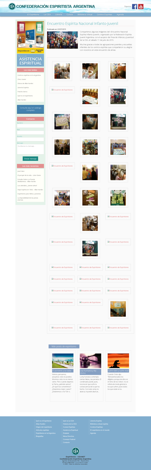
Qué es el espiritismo (25, 96)
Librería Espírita (23, 87)
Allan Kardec (22, 100)
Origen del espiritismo (44, 427)
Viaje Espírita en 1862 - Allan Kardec (30, 190)
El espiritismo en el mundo (100, 430)
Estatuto (66, 433)
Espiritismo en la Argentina (45, 433)
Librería (58, 14)
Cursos (70, 14)
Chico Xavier (22, 79)
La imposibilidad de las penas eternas (28, 199)
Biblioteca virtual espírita (99, 424)
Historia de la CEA (70, 424)
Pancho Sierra (22, 92)
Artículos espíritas (42, 430)
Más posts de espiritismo (64, 346)
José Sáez (21, 171)
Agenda (120, 14)
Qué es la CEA (68, 421)
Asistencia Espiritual (70, 430)
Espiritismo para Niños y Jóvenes (29, 194)
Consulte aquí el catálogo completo (30, 109)
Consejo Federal (69, 439)
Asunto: (19, 136)
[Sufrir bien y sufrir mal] (118, 367)
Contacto (66, 442)
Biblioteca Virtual (85, 14)
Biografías (39, 436)
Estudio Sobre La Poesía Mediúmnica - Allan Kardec (27, 180)
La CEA (47, 14)
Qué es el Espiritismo (43, 421)
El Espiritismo (33, 14)
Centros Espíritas (104, 14)
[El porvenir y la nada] (62, 367)
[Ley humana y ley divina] (90, 367)
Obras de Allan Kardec (25, 83)
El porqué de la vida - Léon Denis (29, 175)
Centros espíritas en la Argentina (29, 75)
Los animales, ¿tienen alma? (27, 185)
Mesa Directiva (68, 436)
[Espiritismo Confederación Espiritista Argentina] (51, 10)
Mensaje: (20, 143)
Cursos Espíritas (69, 427)
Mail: (18, 130)
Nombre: (20, 123)
